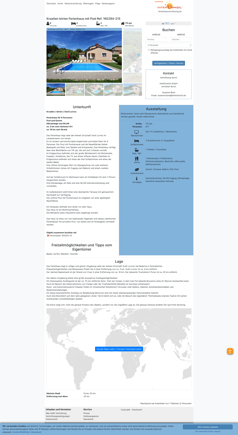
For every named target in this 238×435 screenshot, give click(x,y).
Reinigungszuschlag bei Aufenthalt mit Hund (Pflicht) (171, 51)
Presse (86, 413)
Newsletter (88, 419)
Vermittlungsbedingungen (58, 416)
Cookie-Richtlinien (20, 432)
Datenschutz (52, 419)
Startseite (51, 3)
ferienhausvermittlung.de (169, 11)
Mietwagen (88, 3)
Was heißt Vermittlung (56, 413)
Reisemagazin (108, 3)
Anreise (156, 34)
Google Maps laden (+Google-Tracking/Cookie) (119, 349)
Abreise (181, 34)
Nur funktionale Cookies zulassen (207, 431)
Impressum (137, 409)
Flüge (97, 3)
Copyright (125, 409)
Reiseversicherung (73, 3)
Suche (60, 3)
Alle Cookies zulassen (208, 427)
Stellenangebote (91, 416)
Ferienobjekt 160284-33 (60, 235)
